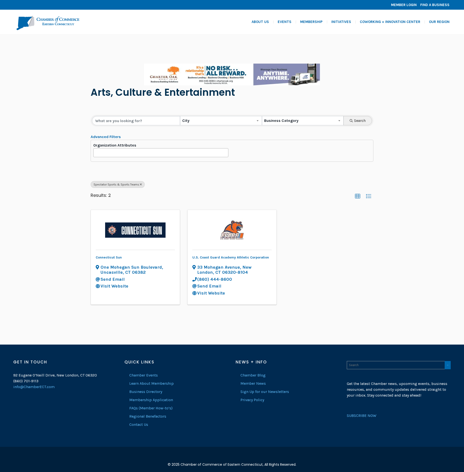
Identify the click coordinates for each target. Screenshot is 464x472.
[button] (357, 196)
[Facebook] (18, 5)
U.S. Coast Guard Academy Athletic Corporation (230, 257)
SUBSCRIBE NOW (361, 415)
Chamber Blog (253, 375)
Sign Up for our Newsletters (264, 391)
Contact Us (138, 424)
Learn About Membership (151, 383)
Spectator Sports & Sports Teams (116, 184)
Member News (253, 383)
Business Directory (145, 391)
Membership (311, 22)
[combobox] (221, 120)
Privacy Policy (252, 400)
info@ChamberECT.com (34, 386)
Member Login (404, 5)
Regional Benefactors (147, 416)
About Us (260, 22)
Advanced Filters (106, 136)
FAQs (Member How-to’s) (151, 408)
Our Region (439, 22)
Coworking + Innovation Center (390, 22)
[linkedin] (25, 5)
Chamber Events (143, 375)
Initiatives (341, 22)
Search (360, 120)
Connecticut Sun (109, 257)
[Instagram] (32, 5)
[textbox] (96, 151)
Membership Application (151, 400)
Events (284, 22)
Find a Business (435, 5)
